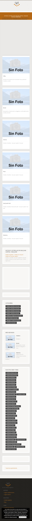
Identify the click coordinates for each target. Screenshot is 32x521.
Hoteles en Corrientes (11, 434)
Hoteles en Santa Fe (11, 403)
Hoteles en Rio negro (11, 394)
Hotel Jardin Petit (7, 203)
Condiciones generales (9, 507)
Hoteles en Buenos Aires (12, 372)
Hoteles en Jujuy (10, 446)
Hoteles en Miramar (11, 380)
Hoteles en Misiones (11, 382)
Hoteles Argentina (8, 500)
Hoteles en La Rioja (11, 413)
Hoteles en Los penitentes (12, 389)
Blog (5, 502)
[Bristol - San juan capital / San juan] (16, 97)
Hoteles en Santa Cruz (11, 401)
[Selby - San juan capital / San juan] (16, 65)
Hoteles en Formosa (21, 439)
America (5, 139)
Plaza (4, 171)
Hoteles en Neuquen (11, 384)
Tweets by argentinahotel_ (11, 468)
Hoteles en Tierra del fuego (12, 408)
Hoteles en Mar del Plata (12, 375)
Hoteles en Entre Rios (11, 437)
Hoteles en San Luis (11, 399)
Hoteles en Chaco (10, 425)
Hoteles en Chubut (10, 430)
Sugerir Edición (7, 494)
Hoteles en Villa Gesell (11, 442)
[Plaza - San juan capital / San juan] (16, 160)
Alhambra (5, 235)
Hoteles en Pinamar (11, 391)
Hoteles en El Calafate (11, 415)
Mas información (13, 517)
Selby (4, 76)
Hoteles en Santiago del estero (13, 406)
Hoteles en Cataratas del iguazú (13, 444)
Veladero (18, 335)
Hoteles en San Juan (11, 396)
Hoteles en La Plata (20, 446)
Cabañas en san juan (11, 322)
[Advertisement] (16, 39)
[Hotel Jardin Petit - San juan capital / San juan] (16, 192)
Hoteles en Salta (21, 394)
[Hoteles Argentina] (16, 6)
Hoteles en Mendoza (11, 377)
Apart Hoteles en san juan (12, 318)
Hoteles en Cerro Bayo (11, 422)
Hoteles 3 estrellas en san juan (13, 308)
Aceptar (23, 517)
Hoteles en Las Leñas (11, 411)
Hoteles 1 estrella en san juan (13, 313)
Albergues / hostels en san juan (13, 320)
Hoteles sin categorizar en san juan (14, 315)
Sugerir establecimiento (9, 492)
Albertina (18, 352)
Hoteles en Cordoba (11, 432)
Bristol (4, 107)
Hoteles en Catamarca (11, 420)
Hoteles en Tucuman (11, 449)
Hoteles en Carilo (10, 418)
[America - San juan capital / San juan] (16, 129)
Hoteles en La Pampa (11, 387)
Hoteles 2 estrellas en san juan (13, 310)
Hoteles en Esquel (10, 439)
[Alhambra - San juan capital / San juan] (16, 224)
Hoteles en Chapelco (11, 427)
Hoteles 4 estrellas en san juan (13, 306)
